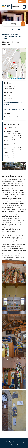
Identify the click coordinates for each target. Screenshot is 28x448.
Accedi (21, 1)
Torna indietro (5, 34)
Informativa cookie (11, 443)
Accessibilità (20, 443)
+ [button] (4, 50)
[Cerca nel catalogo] (23, 23)
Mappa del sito (14, 445)
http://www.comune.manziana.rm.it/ (14, 109)
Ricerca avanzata (17, 29)
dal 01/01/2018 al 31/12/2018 (12, 133)
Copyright (8, 441)
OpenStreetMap (18, 78)
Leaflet (12, 78)
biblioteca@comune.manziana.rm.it (13, 102)
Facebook (6, 105)
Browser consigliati (17, 441)
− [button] (4, 52)
